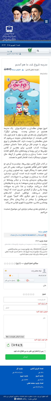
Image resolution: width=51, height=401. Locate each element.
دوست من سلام (25, 244)
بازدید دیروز (24, 376)
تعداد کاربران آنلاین (36, 368)
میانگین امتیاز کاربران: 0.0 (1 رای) (27, 263)
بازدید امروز (39, 376)
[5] (33, 294)
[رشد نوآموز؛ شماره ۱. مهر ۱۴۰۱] (22, 101)
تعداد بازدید (43, 241)
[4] (31, 294)
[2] (26, 294)
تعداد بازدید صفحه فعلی (35, 383)
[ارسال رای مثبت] (21, 280)
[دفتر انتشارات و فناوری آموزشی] (9, 33)
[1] (24, 294)
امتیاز (44, 294)
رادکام (25, 399)
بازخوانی (8, 344)
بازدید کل (19, 368)
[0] (5, 264)
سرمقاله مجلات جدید (35, 244)
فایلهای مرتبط (17, 69)
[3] (29, 294)
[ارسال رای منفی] (30, 280)
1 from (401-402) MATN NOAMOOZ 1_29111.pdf (27, 235)
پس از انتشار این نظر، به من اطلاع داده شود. (28, 351)
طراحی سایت (32, 399)
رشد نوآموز (18, 244)
